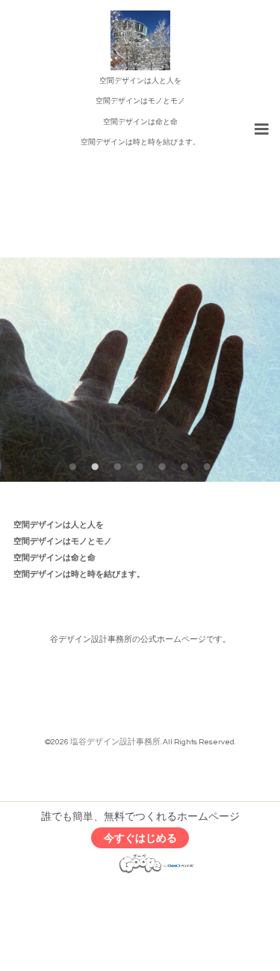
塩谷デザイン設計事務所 (115, 742)
